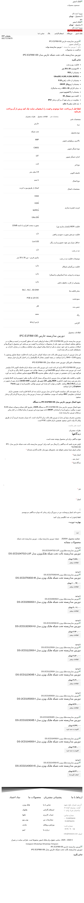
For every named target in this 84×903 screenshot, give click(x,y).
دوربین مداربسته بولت (54, 47)
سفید (37, 314)
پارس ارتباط (34, 322)
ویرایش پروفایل (48, 825)
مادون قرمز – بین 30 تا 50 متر (28, 258)
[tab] (54, 117)
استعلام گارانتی (48, 810)
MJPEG (36, 210)
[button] (72, 729)
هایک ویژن (26, 805)
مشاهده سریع (78, 567)
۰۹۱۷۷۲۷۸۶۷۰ (70, 818)
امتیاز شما (76, 455)
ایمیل (78, 499)
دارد (37, 233)
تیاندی (24, 825)
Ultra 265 (35, 217)
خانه (79, 47)
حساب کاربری (48, 815)
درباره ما (46, 830)
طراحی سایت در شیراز (19, 840)
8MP (37, 140)
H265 (37, 203)
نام (79, 489)
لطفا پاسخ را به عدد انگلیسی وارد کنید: (67, 517)
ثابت (37, 164)
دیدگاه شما (76, 463)
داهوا (24, 815)
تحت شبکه (35, 132)
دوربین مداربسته (69, 47)
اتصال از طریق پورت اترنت (29, 188)
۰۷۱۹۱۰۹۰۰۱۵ (69, 829)
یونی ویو (25, 820)
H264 (37, 196)
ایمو (23, 830)
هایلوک (24, 810)
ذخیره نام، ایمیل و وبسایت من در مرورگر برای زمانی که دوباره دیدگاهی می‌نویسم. (51, 512)
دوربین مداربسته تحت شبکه (27, 539)
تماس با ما (47, 805)
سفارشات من (48, 820)
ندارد (37, 274)
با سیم (36, 180)
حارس (36, 123)
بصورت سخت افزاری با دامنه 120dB (25, 225)
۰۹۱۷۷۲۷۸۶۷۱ (69, 821)
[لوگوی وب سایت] (77, 1)
